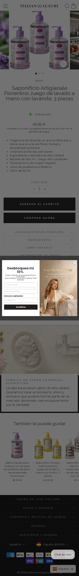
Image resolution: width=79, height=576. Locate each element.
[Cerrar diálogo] (74, 262)
